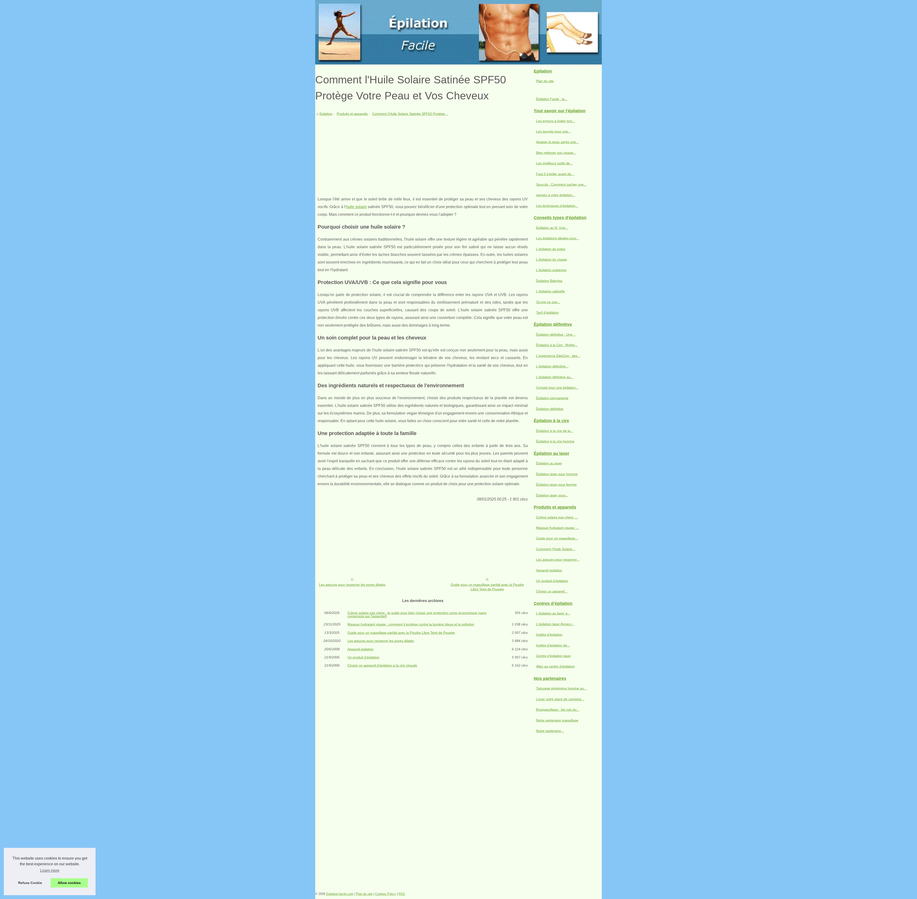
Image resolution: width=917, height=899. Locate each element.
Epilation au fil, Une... (552, 228)
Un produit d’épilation (363, 657)
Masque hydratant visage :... (557, 528)
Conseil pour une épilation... (557, 387)
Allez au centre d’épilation (555, 666)
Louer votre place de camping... (560, 699)
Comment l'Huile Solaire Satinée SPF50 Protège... (410, 114)
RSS (402, 894)
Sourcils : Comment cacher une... (561, 184)
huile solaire (356, 207)
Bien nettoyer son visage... (556, 153)
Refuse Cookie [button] (30, 883)
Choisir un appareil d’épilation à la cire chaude (382, 665)
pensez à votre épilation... (555, 195)
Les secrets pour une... (553, 131)
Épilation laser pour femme (556, 484)
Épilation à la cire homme (555, 441)
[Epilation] (458, 32)
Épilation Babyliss (549, 281)
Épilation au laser (549, 463)
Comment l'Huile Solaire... (555, 549)
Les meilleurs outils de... (554, 163)
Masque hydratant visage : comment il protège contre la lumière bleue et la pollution (410, 624)
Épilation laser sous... (552, 495)
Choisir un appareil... (551, 591)
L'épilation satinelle (550, 291)
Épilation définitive (549, 409)
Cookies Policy (385, 894)
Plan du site (545, 81)
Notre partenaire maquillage (557, 720)
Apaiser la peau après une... (557, 142)
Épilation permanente (552, 398)
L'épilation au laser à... (553, 613)
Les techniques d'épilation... (557, 206)
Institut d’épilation (549, 634)
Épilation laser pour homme (557, 474)
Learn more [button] (49, 870)
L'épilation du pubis (550, 249)
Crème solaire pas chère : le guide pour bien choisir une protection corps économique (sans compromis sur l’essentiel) (416, 614)
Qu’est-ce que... (548, 302)
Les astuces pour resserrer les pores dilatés (352, 585)
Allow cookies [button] (69, 883)
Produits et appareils (352, 114)
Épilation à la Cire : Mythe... (557, 345)
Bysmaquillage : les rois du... (557, 709)
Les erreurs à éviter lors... (555, 121)
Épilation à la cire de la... (554, 431)
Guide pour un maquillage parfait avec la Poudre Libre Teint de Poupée (487, 587)
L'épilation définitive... (552, 366)
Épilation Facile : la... (551, 99)
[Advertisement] (422, 152)
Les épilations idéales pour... (557, 238)
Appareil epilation (360, 649)
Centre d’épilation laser (553, 656)
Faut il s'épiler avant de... (555, 174)
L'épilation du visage (551, 259)
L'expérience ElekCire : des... (558, 356)
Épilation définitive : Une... (555, 334)
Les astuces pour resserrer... (558, 559)
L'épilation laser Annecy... (555, 624)
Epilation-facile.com (339, 894)
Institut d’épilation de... (553, 645)
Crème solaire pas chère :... (557, 517)
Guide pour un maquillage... (557, 538)
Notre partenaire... (550, 731)
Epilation (326, 114)
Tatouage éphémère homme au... (561, 688)
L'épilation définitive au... (554, 377)
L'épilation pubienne (551, 270)
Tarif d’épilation (547, 312)
